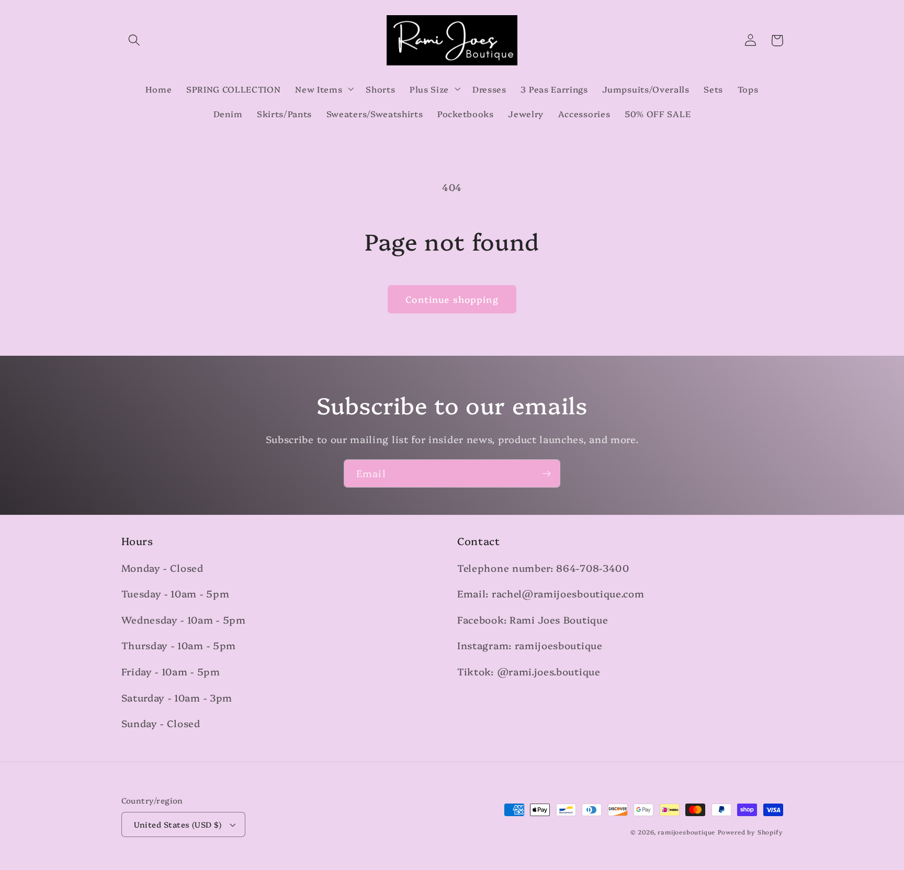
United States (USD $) (178, 824)
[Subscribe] (546, 473)
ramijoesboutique (686, 832)
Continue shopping (452, 299)
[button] (134, 40)
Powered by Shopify (750, 832)
